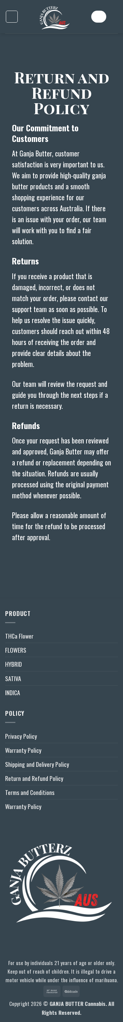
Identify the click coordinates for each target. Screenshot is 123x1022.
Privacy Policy (21, 736)
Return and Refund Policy (34, 778)
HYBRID (13, 663)
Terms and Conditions (29, 792)
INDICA (12, 692)
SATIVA (13, 678)
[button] (12, 17)
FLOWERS (15, 649)
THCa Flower (19, 635)
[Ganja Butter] (55, 16)
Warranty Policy (23, 750)
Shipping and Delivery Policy (37, 764)
